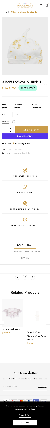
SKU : (4, 149)
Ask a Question (36, 106)
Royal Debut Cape (11, 328)
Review (25, 258)
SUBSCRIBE (42, 387)
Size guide (4, 106)
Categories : (6, 153)
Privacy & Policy (25, 415)
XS (24, 114)
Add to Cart (32, 130)
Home (4, 11)
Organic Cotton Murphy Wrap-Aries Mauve (36, 336)
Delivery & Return (19, 106)
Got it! (25, 423)
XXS (16, 114)
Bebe (28, 153)
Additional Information (25, 251)
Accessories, (17, 153)
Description (25, 245)
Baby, (24, 153)
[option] (12, 318)
